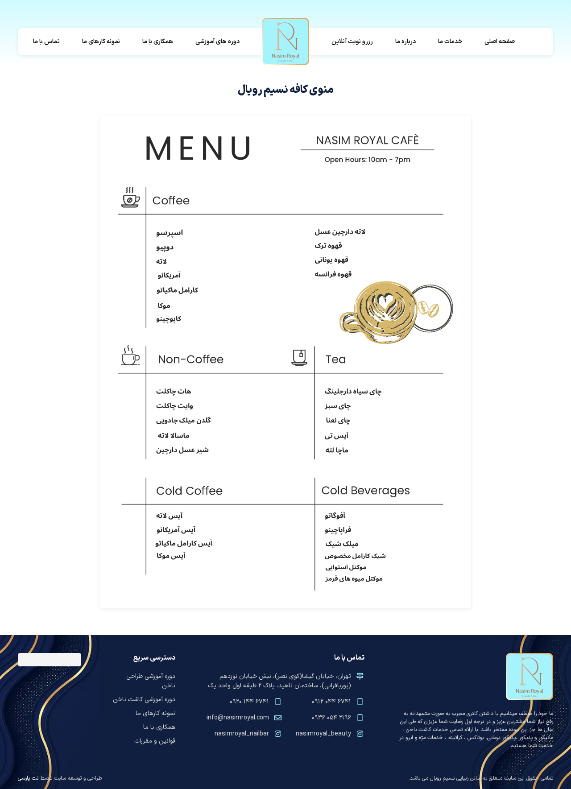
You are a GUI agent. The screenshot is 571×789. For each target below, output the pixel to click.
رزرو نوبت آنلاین (352, 41)
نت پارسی (28, 778)
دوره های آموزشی (217, 41)
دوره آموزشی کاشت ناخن (144, 699)
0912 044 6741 (331, 701)
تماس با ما (46, 41)
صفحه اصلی (499, 41)
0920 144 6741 (249, 701)
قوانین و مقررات (154, 741)
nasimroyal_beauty (323, 734)
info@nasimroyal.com (238, 718)
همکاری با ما (157, 41)
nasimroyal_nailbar (242, 734)
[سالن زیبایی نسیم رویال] (285, 41)
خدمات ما (450, 41)
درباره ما (405, 41)
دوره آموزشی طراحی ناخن (150, 681)
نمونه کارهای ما (101, 41)
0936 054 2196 (331, 718)
